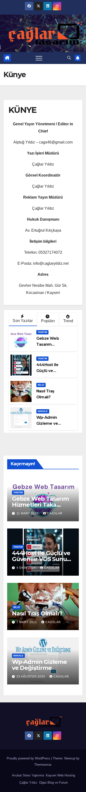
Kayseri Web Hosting (60, 775)
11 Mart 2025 (28, 513)
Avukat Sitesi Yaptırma (27, 775)
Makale (43, 411)
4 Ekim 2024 (26, 567)
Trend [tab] (68, 321)
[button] (69, 58)
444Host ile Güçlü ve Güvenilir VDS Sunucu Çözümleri (43, 559)
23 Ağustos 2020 (31, 676)
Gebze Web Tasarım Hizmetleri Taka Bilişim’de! (40, 504)
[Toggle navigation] (38, 58)
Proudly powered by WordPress (29, 758)
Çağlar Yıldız (27, 782)
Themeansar (42, 764)
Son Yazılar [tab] (23, 321)
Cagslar (55, 513)
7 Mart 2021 (27, 622)
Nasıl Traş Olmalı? (37, 613)
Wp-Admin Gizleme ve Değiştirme (47, 423)
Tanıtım (42, 332)
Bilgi (41, 385)
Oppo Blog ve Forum (53, 782)
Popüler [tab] (48, 321)
